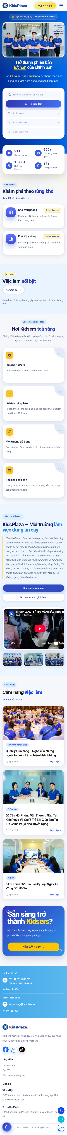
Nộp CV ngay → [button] (33, 947)
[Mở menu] (61, 5)
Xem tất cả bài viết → (14, 699)
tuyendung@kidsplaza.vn (22, 1004)
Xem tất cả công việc (13, 198)
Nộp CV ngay (45, 5)
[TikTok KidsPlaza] (22, 1049)
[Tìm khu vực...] (58, 113)
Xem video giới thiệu (36, 597)
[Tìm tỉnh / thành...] (58, 122)
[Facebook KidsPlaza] (5, 1049)
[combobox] (33, 113)
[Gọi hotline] (61, 1110)
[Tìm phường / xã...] (58, 132)
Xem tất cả (11, 290)
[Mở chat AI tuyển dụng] (6, 1127)
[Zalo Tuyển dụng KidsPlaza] (14, 1049)
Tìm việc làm (35, 104)
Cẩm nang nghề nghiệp (13, 1075)
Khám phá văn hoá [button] (33, 588)
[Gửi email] (61, 1119)
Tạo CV (6, 1070)
